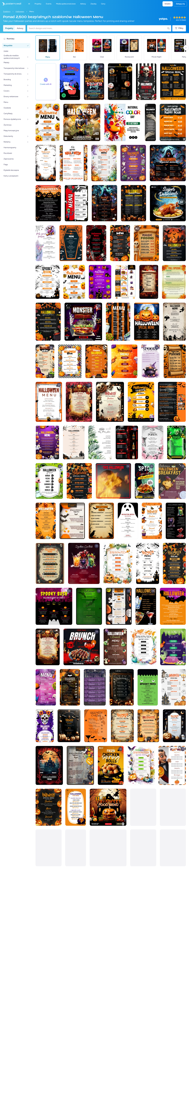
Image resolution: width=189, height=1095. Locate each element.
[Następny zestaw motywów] (185, 47)
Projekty (9, 28)
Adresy (20, 28)
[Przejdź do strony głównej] (10, 3)
